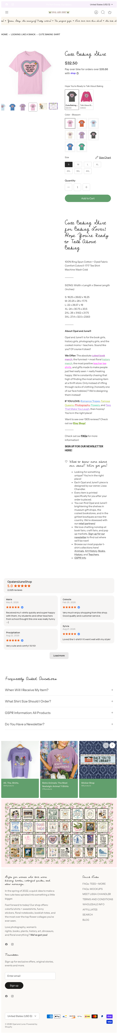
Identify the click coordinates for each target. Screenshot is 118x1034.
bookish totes (42, 912)
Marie (9, 599)
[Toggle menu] (8, 12)
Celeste (67, 599)
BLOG (86, 919)
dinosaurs (47, 931)
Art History (91, 550)
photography (18, 927)
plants (24, 931)
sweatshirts (29, 908)
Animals (79, 550)
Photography (82, 405)
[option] (30, 72)
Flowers (95, 405)
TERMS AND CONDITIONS (98, 899)
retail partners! (87, 523)
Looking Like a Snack (23, 34)
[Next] (83, 4)
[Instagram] (13, 4)
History (78, 554)
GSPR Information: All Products (28, 713)
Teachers (93, 554)
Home (4, 34)
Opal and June (18, 1024)
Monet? (44, 4)
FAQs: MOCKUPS (93, 888)
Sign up (14, 985)
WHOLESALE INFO (93, 904)
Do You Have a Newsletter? (24, 724)
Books (101, 550)
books (16, 931)
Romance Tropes (90, 401)
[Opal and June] (59, 12)
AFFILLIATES (90, 909)
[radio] (72, 99)
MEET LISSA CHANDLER (97, 894)
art (39, 931)
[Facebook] (7, 4)
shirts (17, 908)
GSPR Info (80, 557)
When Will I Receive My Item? (26, 690)
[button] (88, 208)
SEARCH (88, 914)
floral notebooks (24, 912)
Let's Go (73, 4)
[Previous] (34, 4)
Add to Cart (87, 198)
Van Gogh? (54, 4)
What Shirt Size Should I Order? (28, 701)
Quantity (70, 180)
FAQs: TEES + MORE (94, 883)
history (33, 931)
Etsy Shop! (79, 423)
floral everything (18, 934)
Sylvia (66, 626)
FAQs (84, 435)
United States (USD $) (100, 4)
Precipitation (13, 632)
